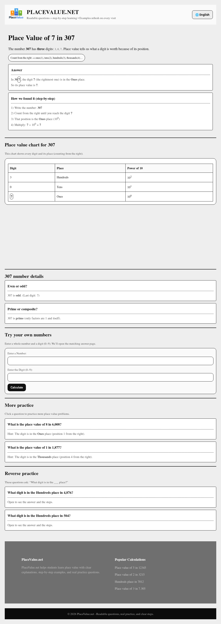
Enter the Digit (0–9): (20, 370)
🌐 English (202, 15)
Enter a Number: (17, 353)
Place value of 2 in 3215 (130, 574)
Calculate (17, 387)
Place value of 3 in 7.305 (130, 588)
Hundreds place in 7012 (129, 582)
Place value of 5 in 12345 (130, 567)
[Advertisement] (110, 235)
